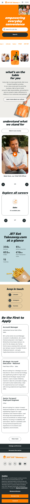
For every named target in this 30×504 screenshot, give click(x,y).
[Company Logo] (13, 2)
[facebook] (5, 463)
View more (15, 439)
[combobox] (15, 29)
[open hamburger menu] (3, 2)
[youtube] (25, 463)
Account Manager (10, 327)
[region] (15, 487)
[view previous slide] (3, 184)
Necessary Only (15, 496)
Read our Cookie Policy (21, 488)
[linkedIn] (10, 463)
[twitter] (15, 463)
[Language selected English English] (23, 2)
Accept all (15, 500)
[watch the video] (15, 154)
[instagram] (20, 463)
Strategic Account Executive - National (11, 362)
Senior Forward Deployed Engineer (11, 399)
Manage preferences (15, 446)
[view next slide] (26, 184)
